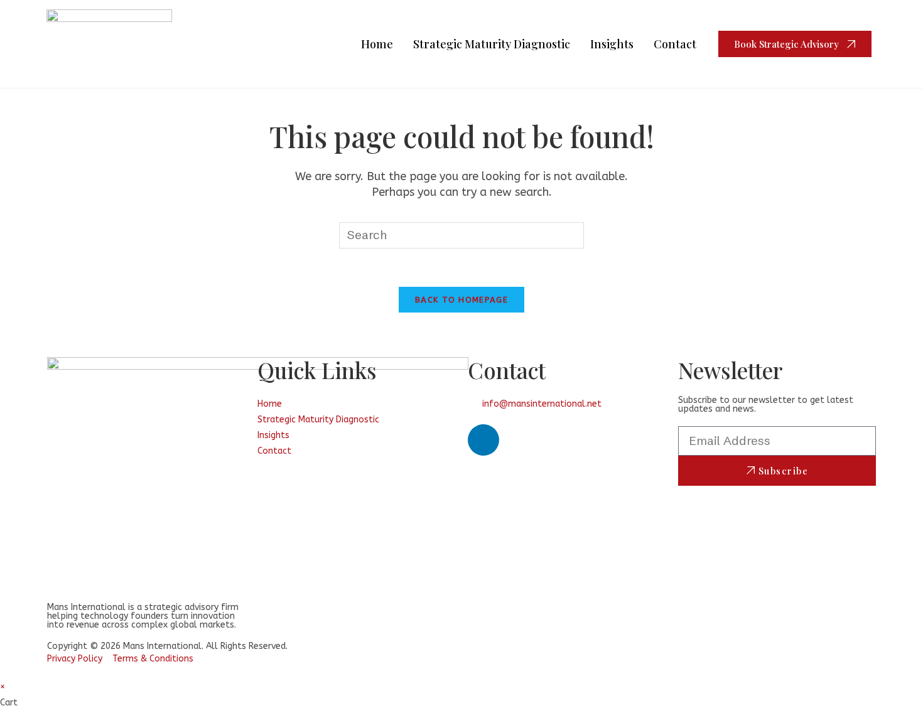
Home (377, 43)
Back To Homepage (461, 299)
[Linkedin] (483, 440)
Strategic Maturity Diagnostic (491, 43)
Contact (675, 43)
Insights (612, 43)
